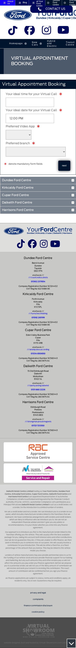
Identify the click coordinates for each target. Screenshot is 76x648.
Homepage (16, 43)
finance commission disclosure (38, 606)
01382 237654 (38, 282)
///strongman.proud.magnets (38, 422)
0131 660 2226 (38, 390)
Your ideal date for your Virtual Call (31, 110)
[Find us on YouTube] (63, 32)
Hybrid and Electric (52, 43)
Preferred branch (18, 143)
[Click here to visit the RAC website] (38, 452)
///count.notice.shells (38, 278)
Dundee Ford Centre (56, 3)
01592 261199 (38, 318)
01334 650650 (38, 354)
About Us (10, 3)
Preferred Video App (20, 126)
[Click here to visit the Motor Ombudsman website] (38, 473)
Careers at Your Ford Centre (39, 3)
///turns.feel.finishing (38, 314)
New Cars (35, 43)
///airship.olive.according (38, 350)
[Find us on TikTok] (12, 32)
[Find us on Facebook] (29, 32)
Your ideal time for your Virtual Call (31, 94)
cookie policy (38, 612)
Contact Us (55, 9)
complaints (38, 599)
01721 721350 (38, 426)
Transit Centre (70, 43)
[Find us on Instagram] (46, 32)
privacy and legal (38, 593)
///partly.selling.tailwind (38, 386)
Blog (25, 3)
